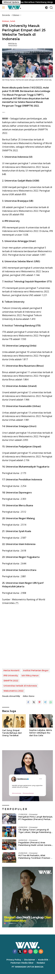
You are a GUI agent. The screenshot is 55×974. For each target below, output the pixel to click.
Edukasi (5, 21)
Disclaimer (29, 959)
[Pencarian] (51, 7)
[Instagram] (30, 951)
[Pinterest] (25, 951)
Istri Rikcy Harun (30, 675)
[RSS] (41, 951)
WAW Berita (12, 43)
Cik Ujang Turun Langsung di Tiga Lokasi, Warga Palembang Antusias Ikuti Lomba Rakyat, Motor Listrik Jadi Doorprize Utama (34, 830)
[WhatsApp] (35, 951)
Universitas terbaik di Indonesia (20, 685)
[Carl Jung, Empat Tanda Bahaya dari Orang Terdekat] (14, 721)
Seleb (12, 21)
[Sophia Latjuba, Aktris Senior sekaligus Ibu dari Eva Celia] (41, 721)
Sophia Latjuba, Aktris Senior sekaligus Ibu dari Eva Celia (40, 733)
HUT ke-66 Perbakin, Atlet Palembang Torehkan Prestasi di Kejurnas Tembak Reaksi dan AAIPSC (35, 856)
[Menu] (4, 7)
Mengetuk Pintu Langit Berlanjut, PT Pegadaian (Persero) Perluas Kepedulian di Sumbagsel (35, 818)
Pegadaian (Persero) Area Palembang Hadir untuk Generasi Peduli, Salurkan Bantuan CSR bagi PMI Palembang (35, 843)
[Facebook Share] (28, 702)
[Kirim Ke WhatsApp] (51, 702)
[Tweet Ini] (34, 702)
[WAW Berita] (14, 7)
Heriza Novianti (11, 670)
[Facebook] (15, 951)
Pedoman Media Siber (22, 963)
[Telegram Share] (45, 702)
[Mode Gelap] (46, 7)
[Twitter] (20, 951)
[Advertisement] (27, 636)
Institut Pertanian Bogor (36, 670)
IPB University (11, 675)
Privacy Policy (13, 959)
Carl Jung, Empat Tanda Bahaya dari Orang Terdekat (12, 733)
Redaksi (41, 963)
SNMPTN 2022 (11, 680)
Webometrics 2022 (13, 691)
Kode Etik (43, 959)
